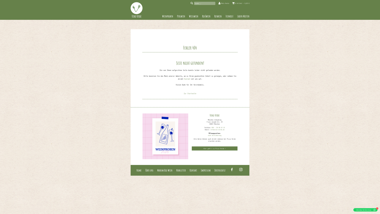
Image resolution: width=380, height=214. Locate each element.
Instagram (240, 169)
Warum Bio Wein (164, 170)
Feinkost (229, 16)
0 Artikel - (242, 3)
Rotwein (218, 16)
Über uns (149, 170)
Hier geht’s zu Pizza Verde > (215, 148)
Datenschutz (219, 170)
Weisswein (193, 16)
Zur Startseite (190, 93)
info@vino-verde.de (217, 129)
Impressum (206, 170)
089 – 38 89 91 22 (218, 127)
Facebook (231, 169)
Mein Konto (225, 3)
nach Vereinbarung (214, 135)
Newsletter (181, 170)
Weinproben (167, 16)
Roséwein (206, 16)
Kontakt (187, 78)
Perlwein (181, 16)
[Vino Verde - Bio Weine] (136, 10)
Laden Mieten (243, 16)
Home (139, 170)
